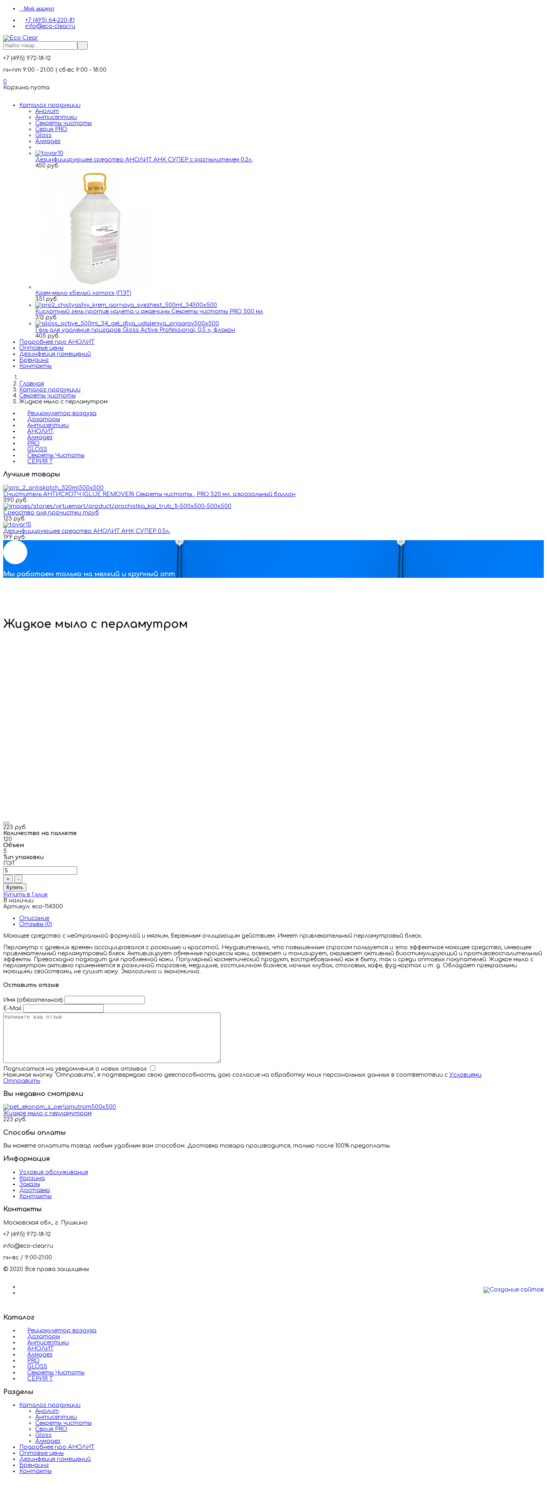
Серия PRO (51, 129)
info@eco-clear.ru (50, 26)
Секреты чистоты (63, 123)
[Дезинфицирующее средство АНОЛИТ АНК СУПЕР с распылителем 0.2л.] (49, 153)
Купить (14, 887)
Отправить (21, 1081)
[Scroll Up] (5, 1483)
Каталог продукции (49, 105)
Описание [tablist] (34, 918)
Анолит (47, 111)
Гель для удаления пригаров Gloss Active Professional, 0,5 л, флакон (135, 330)
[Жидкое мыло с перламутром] (59, 1107)
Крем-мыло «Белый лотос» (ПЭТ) (83, 293)
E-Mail (12, 1008)
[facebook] (21, 1287)
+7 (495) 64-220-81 (49, 20)
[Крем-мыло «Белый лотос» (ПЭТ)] (95, 287)
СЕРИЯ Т (40, 461)
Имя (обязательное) (33, 1000)
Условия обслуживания (53, 1172)
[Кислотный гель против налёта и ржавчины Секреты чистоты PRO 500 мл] (126, 305)
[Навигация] (5, 94)
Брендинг (34, 360)
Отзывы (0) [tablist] (35, 924)
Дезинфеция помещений (55, 354)
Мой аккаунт (39, 9)
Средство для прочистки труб (51, 513)
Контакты (35, 366)
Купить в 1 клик (25, 895)
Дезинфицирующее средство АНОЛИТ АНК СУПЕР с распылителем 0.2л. (144, 160)
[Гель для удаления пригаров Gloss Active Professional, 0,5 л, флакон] (127, 324)
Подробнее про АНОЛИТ (57, 342)
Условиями (465, 1075)
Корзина (32, 1178)
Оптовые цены (41, 348)
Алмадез (47, 141)
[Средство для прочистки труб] (117, 506)
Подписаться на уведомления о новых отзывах (76, 1069)
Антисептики (56, 117)
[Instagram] (21, 1293)
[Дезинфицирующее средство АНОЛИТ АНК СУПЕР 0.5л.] (17, 525)
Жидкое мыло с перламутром (47, 1113)
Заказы (29, 1184)
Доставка (34, 1190)
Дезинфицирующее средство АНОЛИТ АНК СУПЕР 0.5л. (86, 531)
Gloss (43, 135)
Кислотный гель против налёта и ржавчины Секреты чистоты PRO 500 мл (149, 312)
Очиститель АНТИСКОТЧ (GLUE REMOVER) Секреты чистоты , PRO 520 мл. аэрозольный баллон (149, 494)
